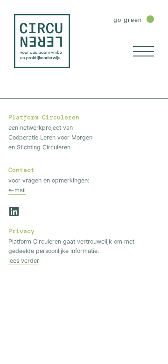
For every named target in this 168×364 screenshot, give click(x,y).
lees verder (23, 260)
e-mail (17, 190)
